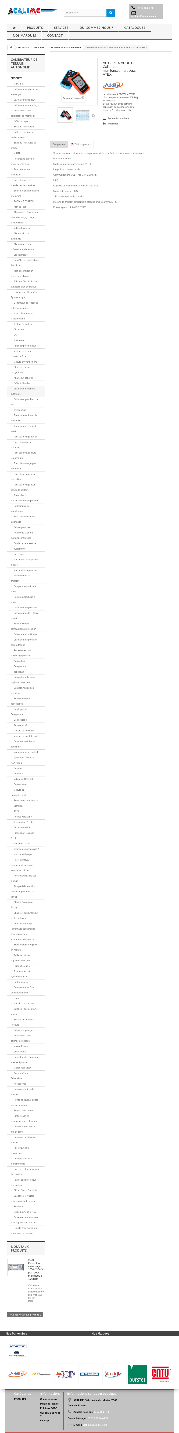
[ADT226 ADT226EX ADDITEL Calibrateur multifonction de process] (65, 115)
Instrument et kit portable (26, 752)
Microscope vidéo (22, 1067)
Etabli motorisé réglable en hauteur (24, 947)
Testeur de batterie (23, 324)
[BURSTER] (41, 1374)
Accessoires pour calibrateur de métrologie (23, 113)
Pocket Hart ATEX (22, 816)
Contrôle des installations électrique (25, 263)
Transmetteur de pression (20, 578)
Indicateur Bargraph (23, 779)
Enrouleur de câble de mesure (23, 1140)
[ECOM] (137, 1374)
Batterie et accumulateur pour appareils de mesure (24, 1220)
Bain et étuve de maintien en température (23, 183)
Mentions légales (49, 1403)
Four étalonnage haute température (23, 455)
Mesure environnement (25, 361)
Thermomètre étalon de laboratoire (24, 418)
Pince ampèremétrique (24, 345)
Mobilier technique (22, 854)
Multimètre (18, 340)
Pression (18, 554)
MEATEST (18, 83)
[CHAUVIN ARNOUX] (89, 1374)
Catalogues (134, 27)
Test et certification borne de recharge (22, 273)
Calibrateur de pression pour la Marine (24, 642)
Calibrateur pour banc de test (24, 402)
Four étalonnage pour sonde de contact (23, 487)
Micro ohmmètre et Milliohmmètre (22, 316)
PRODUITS (35, 27)
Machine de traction (23, 1003)
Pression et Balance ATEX (22, 835)
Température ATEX (23, 822)
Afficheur (18, 773)
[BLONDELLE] (18, 1374)
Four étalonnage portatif (25, 436)
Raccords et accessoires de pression (25, 1172)
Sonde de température (24, 543)
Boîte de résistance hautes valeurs (22, 135)
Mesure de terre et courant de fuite (21, 354)
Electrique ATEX (21, 827)
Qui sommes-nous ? (96, 27)
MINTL (16, 153)
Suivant (93, 115)
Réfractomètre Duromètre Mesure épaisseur (25, 1060)
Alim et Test (19, 206)
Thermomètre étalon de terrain (24, 429)
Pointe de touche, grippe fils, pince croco (24, 1102)
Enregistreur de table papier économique (23, 680)
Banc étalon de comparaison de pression (23, 626)
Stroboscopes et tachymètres (20, 370)
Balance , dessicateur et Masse (24, 1011)
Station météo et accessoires (20, 701)
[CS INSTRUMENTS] (113, 1374)
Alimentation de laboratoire (20, 236)
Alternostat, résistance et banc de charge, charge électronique (25, 217)
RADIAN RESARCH (23, 201)
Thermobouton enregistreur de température (24, 498)
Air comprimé (20, 725)
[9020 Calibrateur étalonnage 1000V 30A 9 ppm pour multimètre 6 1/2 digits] (16, 1267)
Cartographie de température (20, 509)
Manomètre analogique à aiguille (24, 562)
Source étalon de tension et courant (25, 193)
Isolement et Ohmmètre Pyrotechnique (24, 295)
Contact (55, 35)
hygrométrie (19, 548)
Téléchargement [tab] (82, 144)
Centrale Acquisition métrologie (22, 690)
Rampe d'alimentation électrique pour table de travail (23, 891)
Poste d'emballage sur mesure (23, 878)
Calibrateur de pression (25, 607)
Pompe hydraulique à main (23, 599)
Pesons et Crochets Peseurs (22, 1022)
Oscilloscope (20, 720)
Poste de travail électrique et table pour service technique (22, 865)
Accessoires (19, 1083)
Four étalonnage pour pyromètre (23, 477)
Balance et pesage (23, 1030)
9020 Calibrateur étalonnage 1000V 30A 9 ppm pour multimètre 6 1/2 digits (35, 1269)
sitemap (44, 1420)
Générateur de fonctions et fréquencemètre (24, 305)
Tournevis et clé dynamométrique (20, 974)
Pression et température (25, 800)
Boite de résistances (23, 126)
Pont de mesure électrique (20, 172)
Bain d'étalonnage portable (21, 445)
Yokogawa (18, 672)
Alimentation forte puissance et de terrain (22, 247)
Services (61, 27)
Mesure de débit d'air (24, 730)
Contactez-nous (48, 1399)
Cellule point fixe (21, 527)
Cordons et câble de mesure (22, 1092)
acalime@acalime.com (143, 16)
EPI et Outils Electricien (25, 1190)
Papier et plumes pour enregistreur (23, 1182)
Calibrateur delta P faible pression (24, 616)
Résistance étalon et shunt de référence (22, 161)
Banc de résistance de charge (23, 145)
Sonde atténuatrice (23, 1110)
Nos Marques (24, 35)
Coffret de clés (20, 982)
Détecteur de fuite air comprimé (23, 744)
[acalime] (33, 11)
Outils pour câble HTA (24, 1212)
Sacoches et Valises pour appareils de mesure (23, 1198)
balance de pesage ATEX (26, 849)
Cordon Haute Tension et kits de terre (25, 1129)
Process (17, 768)
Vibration (18, 806)
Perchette (18, 1206)
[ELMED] (161, 1374)
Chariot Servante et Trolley (22, 905)
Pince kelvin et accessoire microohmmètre (24, 1118)
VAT (15, 335)
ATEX (16, 811)
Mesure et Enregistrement (18, 792)
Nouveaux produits (20, 1248)
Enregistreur (19, 666)
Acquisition (19, 661)
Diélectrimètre (20, 254)
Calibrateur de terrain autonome (23, 391)
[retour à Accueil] (14, 27)
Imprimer (113, 123)
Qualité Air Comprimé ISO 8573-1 (23, 760)
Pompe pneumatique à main (23, 589)
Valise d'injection (21, 228)
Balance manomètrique (25, 634)
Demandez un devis (118, 118)
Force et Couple (21, 966)
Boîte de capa (20, 121)
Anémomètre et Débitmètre (20, 1076)
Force (16, 998)
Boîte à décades (21, 383)
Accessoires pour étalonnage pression (21, 653)
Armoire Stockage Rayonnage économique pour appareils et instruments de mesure (23, 931)
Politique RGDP (48, 1408)
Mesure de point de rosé (25, 736)
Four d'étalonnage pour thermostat (24, 466)
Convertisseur (20, 784)
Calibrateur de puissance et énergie (25, 92)
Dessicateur (19, 1051)
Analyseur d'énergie (23, 378)
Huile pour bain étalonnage (20, 1150)
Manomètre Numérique (25, 570)
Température (19, 410)
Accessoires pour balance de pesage (21, 1038)
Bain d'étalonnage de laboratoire (23, 519)
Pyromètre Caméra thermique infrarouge (22, 535)
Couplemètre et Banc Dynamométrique (23, 990)
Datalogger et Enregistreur (19, 712)
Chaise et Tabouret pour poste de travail (24, 915)
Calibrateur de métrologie (26, 105)
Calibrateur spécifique (24, 99)
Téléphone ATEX (22, 843)
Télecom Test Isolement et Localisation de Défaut (24, 284)
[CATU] (65, 1374)
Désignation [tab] (59, 144)
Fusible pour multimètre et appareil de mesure (24, 1231)
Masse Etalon (20, 1046)
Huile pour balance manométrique (21, 1161)
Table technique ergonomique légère (20, 958)
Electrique (18, 329)
